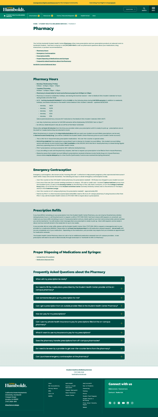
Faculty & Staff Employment (70, 386)
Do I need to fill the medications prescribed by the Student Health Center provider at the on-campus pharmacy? (75, 288)
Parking (85, 391)
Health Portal (85, 16)
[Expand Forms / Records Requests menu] (76, 16)
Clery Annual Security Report (90, 403)
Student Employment (71, 390)
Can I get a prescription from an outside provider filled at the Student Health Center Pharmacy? (77, 306)
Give (93, 16)
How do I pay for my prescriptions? (51, 314)
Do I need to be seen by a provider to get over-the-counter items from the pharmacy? (73, 349)
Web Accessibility (54, 386)
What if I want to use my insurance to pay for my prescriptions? (63, 333)
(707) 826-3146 (79, 372)
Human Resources (70, 392)
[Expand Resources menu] (52, 16)
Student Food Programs (90, 396)
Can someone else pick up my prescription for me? (58, 298)
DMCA (49, 391)
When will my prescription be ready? (51, 279)
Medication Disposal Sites (45, 259)
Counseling (86, 388)
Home (35, 24)
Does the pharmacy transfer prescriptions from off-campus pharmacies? (68, 341)
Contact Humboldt (116, 392)
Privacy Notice (53, 388)
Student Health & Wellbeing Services (15, 16)
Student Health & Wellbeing (88, 399)
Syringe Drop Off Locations (45, 257)
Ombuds (85, 407)
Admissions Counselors (118, 389)
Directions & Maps (12, 405)
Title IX (51, 393)
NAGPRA (50, 396)
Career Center (70, 395)
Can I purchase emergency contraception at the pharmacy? (62, 357)
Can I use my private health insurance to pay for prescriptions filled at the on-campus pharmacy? (73, 323)
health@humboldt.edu (79, 374)
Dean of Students (88, 386)
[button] (130, 9)
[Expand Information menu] (39, 16)
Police (85, 393)
